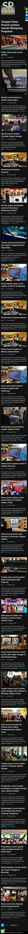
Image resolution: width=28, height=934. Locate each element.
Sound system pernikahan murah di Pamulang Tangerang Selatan (12, 207)
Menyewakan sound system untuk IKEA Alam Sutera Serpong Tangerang (13, 810)
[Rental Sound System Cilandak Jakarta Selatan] (14, 122)
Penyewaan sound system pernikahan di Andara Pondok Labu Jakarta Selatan (14, 788)
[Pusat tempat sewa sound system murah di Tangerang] (14, 272)
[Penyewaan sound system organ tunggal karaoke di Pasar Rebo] (14, 837)
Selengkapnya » (16, 66)
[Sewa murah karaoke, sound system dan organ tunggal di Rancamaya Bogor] (14, 642)
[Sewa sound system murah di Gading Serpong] (14, 452)
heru (4, 57)
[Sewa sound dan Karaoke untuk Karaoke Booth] (14, 894)
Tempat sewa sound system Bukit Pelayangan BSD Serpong (13, 579)
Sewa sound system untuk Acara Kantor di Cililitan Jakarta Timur (12, 500)
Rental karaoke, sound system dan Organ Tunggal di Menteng (14, 869)
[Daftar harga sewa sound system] (14, 42)
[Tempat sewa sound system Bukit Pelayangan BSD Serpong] (14, 564)
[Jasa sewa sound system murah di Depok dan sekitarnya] (14, 374)
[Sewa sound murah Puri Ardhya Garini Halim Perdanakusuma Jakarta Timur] (14, 715)
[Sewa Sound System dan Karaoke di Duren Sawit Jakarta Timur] (14, 605)
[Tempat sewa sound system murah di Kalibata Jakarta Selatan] (14, 753)
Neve (6, 932)
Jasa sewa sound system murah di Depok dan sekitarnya (11, 388)
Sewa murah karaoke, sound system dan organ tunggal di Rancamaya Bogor (13, 654)
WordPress (20, 932)
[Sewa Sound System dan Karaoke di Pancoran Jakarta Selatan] (14, 524)
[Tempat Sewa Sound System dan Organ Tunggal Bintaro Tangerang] (14, 233)
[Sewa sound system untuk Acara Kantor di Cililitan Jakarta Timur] (14, 487)
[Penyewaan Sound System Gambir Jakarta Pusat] (14, 415)
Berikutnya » (14, 925)
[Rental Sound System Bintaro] (14, 307)
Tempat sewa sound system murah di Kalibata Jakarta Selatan (13, 766)
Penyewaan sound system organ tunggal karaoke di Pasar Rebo (12, 849)
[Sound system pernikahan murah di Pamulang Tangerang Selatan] (14, 195)
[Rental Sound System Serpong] (14, 159)
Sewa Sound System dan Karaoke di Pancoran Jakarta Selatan (13, 536)
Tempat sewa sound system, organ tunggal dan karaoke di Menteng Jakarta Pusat (13, 691)
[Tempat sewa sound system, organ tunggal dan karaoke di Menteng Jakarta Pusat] (14, 678)
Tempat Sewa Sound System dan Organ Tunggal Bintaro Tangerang (13, 245)
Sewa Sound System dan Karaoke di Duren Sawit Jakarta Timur (11, 617)
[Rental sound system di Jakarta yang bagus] (14, 82)
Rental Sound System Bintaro (13, 318)
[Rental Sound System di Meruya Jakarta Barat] (14, 339)
